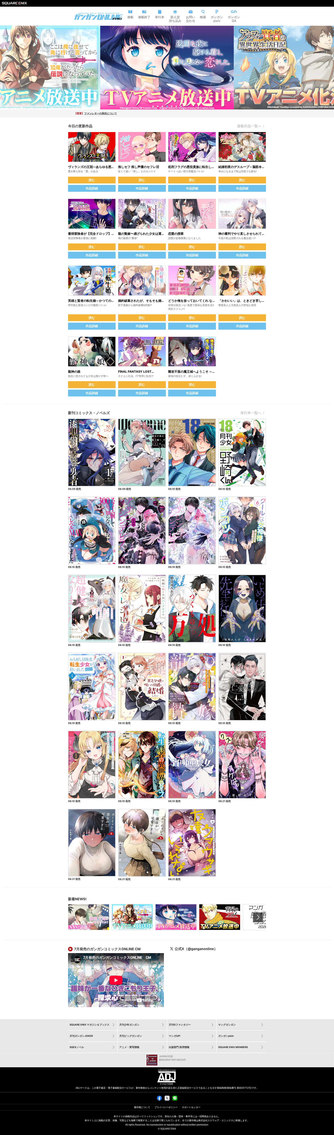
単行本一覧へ (250, 413)
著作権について (142, 1107)
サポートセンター (191, 1107)
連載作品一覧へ (249, 126)
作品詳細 (92, 188)
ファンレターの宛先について (100, 113)
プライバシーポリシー (166, 1107)
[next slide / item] (329, 67)
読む (92, 180)
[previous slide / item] (4, 67)
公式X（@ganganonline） (196, 949)
